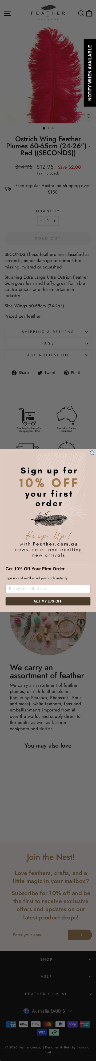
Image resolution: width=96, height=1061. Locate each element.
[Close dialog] (92, 453)
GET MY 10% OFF (48, 601)
